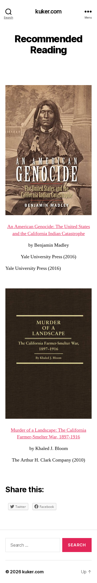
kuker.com (48, 11)
